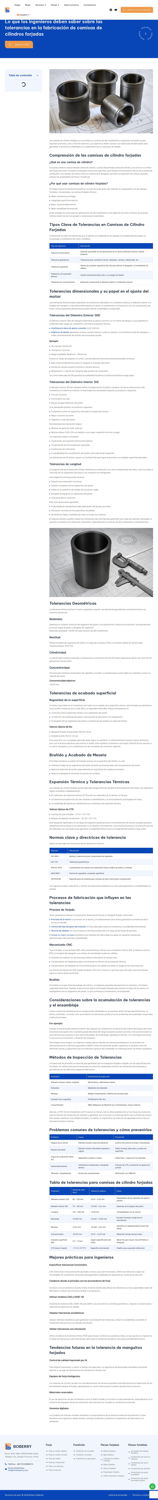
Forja (49, 1444)
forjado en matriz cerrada (62, 935)
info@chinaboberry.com (18, 1470)
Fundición (79, 1444)
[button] (37, 75)
